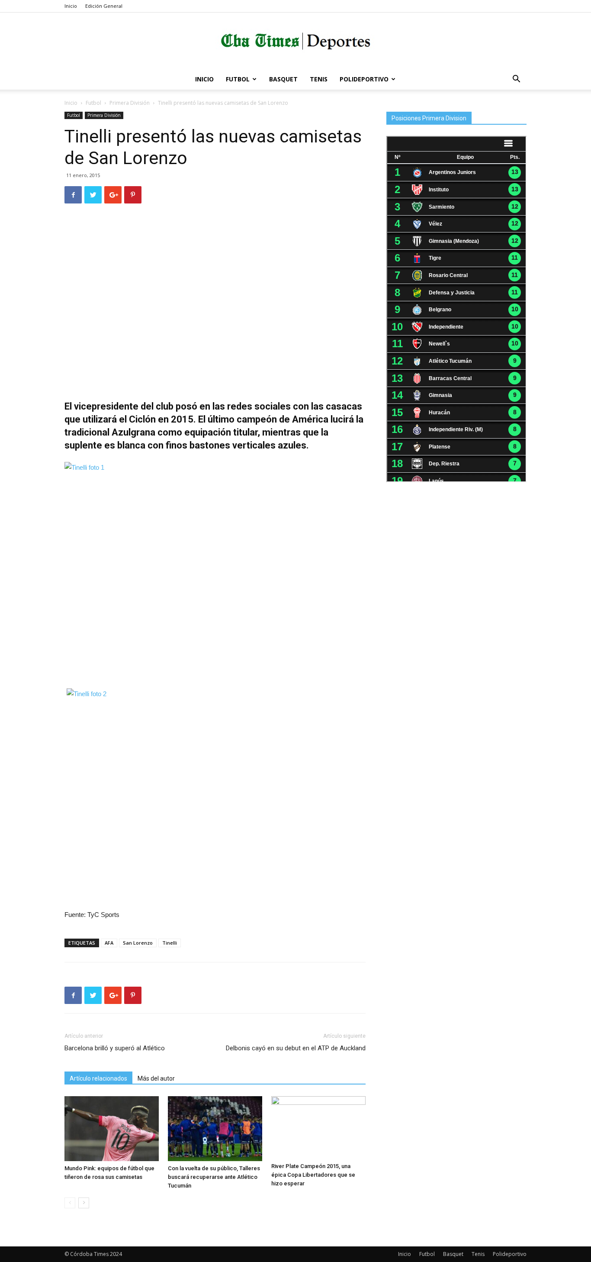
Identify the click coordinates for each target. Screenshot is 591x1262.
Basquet (283, 79)
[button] (516, 80)
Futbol (238, 79)
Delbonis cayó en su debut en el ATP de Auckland (296, 1048)
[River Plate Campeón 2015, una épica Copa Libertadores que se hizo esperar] (318, 1127)
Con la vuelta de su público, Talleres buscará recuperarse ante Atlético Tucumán (214, 1177)
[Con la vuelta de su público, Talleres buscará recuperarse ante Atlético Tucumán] (215, 1128)
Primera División (129, 103)
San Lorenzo (138, 942)
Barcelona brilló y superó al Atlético (114, 1048)
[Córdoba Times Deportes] (295, 41)
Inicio (70, 6)
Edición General (103, 6)
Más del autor (156, 1078)
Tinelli (169, 942)
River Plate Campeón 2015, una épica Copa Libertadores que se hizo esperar (313, 1175)
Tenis (319, 79)
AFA (109, 942)
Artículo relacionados (98, 1078)
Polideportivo (364, 79)
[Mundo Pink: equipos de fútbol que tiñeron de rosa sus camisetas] (111, 1128)
